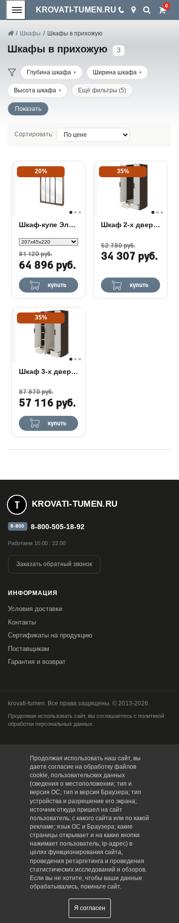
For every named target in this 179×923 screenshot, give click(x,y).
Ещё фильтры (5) (102, 90)
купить (57, 285)
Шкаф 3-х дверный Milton (48, 371)
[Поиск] (147, 9)
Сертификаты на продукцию (50, 635)
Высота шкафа (35, 90)
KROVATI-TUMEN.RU (76, 9)
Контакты (22, 622)
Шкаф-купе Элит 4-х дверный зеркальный (48, 225)
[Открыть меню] (16, 10)
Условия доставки (35, 609)
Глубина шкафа (49, 72)
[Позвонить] (120, 10)
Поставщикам (28, 648)
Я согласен (89, 908)
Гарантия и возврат (37, 661)
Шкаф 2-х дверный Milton (130, 225)
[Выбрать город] (133, 9)
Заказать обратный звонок (54, 564)
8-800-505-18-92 (58, 527)
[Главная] (10, 33)
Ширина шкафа (115, 72)
